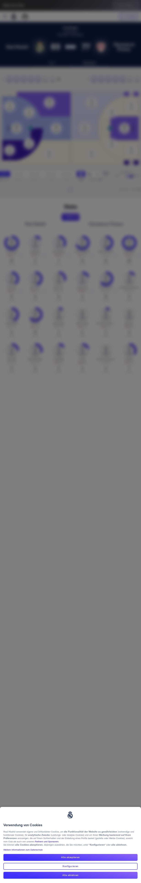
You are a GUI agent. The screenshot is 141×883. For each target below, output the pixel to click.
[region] (70, 845)
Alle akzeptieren (70, 857)
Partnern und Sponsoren (46, 841)
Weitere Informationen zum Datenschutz (23, 849)
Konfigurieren (70, 866)
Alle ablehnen (70, 875)
